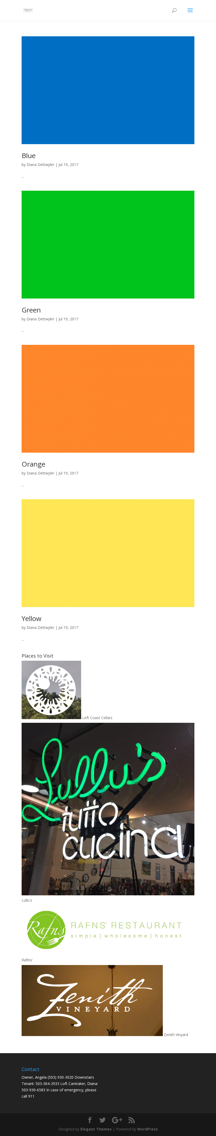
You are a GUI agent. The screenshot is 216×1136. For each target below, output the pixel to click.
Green (31, 310)
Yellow (31, 618)
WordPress (147, 1129)
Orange (33, 464)
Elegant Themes (96, 1129)
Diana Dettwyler (40, 164)
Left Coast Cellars (96, 717)
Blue (29, 155)
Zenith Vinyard (175, 1034)
